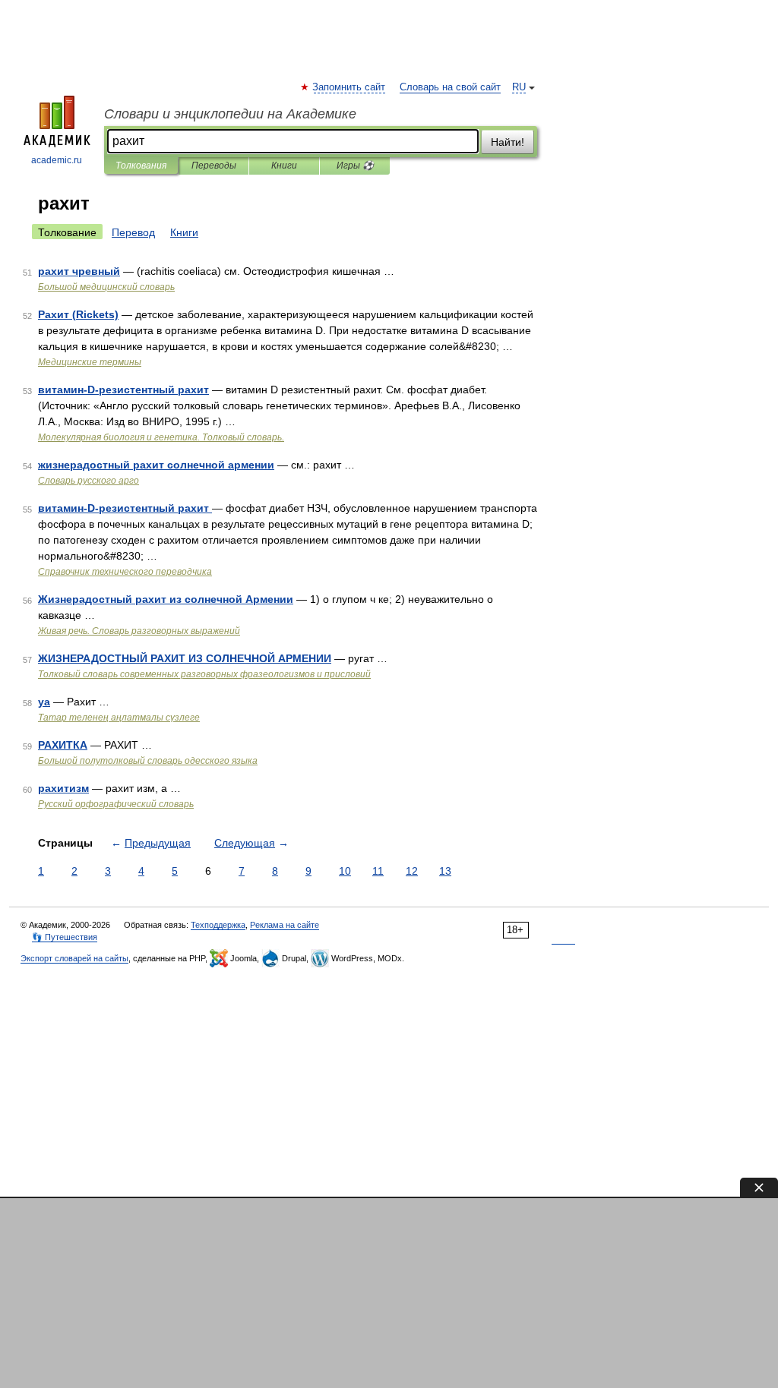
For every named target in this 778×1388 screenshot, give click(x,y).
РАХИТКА (62, 745)
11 (378, 871)
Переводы (213, 165)
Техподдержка (218, 924)
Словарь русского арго (88, 480)
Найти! (507, 142)
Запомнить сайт (349, 87)
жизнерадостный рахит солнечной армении (156, 465)
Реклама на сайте (284, 924)
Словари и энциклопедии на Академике (230, 113)
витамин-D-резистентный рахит (123, 389)
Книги (284, 165)
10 (345, 871)
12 (412, 871)
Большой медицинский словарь (106, 287)
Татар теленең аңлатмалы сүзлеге (119, 717)
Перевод (133, 232)
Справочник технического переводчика (125, 571)
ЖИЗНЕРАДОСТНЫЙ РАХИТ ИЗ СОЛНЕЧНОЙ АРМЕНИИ (184, 658)
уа (44, 702)
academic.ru (56, 160)
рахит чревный (79, 271)
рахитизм (63, 788)
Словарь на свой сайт (450, 87)
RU (519, 87)
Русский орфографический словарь (116, 804)
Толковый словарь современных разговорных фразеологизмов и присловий (204, 674)
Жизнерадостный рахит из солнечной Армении (165, 599)
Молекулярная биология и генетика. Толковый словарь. (161, 437)
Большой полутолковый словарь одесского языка (148, 761)
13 (445, 871)
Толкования (140, 165)
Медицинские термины (89, 362)
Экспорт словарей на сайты (74, 958)
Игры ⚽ (355, 165)
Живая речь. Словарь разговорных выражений (139, 631)
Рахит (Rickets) (78, 314)
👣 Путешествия (64, 937)
